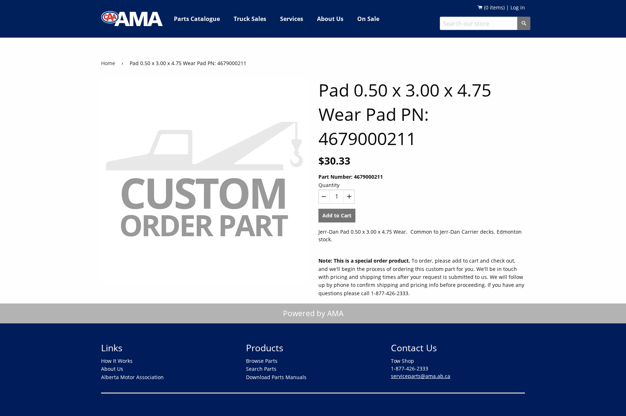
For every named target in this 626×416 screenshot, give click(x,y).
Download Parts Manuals (276, 377)
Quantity (328, 185)
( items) (494, 7)
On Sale (368, 19)
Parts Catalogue (197, 19)
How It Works (117, 360)
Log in (517, 7)
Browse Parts (261, 360)
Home (108, 63)
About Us (330, 19)
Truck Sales (250, 19)
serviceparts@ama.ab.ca (420, 376)
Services (291, 19)
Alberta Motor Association (132, 377)
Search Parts (261, 368)
